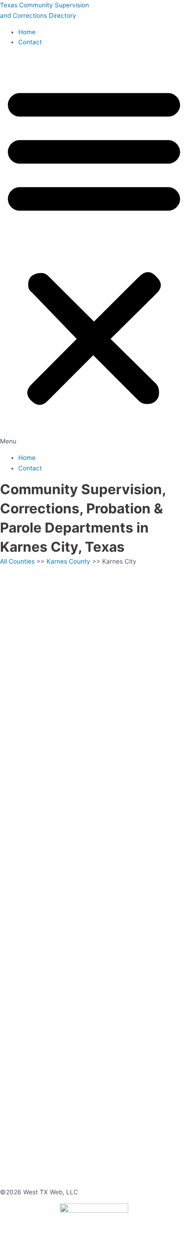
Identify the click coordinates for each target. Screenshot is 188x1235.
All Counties (17, 561)
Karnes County (68, 561)
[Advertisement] (94, 665)
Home (27, 32)
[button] (94, 250)
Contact (30, 42)
